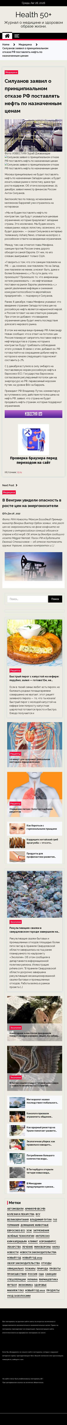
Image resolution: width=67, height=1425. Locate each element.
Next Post (8, 485)
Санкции (50, 1274)
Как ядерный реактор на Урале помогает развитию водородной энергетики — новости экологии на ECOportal (42, 1129)
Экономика (25, 1285)
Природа (42, 1268)
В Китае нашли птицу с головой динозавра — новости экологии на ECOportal (34, 1084)
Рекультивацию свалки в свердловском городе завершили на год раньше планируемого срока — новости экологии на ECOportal (34, 930)
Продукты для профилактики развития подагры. (41, 855)
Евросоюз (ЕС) (16, 1230)
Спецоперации (16, 1279)
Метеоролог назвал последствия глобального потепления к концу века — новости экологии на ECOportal (42, 1101)
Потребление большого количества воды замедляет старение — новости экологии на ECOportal (40, 1157)
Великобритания (18, 1219)
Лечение (27, 1247)
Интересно (43, 1236)
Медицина (11, 72)
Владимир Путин (41, 1219)
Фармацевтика (48, 1279)
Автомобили (15, 1209)
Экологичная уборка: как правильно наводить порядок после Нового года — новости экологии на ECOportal (42, 1143)
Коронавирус (47, 1241)
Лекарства (14, 1247)
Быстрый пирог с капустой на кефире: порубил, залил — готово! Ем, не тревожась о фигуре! (34, 678)
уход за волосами (19, 1296)
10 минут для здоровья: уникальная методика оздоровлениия (30, 760)
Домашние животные (35, 1225)
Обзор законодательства (23, 1263)
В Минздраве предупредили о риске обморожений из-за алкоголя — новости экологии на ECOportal (40, 1185)
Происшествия (16, 1274)
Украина (32, 1279)
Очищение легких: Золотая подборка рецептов (31, 810)
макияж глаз (15, 1290)
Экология (15, 922)
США (41, 1274)
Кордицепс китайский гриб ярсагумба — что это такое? (42, 841)
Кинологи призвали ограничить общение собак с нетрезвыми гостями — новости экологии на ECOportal (40, 1115)
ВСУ (38, 1214)
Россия (32, 1274)
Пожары (30, 1268)
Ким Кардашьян (17, 1241)
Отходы (46, 1263)
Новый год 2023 (32, 1258)
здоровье (40, 1285)
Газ (55, 1219)
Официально (15, 1268)
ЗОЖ (29, 1230)
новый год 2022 (35, 1290)
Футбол (12, 1285)
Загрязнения (41, 1230)
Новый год (14, 1258)
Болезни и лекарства (20, 1214)
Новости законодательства (38, 1252)
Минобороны (42, 1247)
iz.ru (19, 472)
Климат (33, 1241)
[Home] (7, 36)
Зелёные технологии (20, 1236)
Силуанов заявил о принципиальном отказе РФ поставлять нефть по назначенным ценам (33, 96)
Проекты (55, 1268)
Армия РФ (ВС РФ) (35, 1209)
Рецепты (15, 670)
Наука (56, 1247)
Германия (13, 1225)
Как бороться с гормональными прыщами (42, 827)
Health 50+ (33, 14)
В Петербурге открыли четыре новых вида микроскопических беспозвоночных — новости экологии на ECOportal (42, 1171)
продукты (53, 1290)
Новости (13, 1252)
